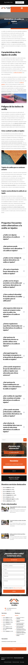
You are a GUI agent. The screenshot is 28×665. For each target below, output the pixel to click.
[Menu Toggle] (22, 8)
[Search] (25, 439)
